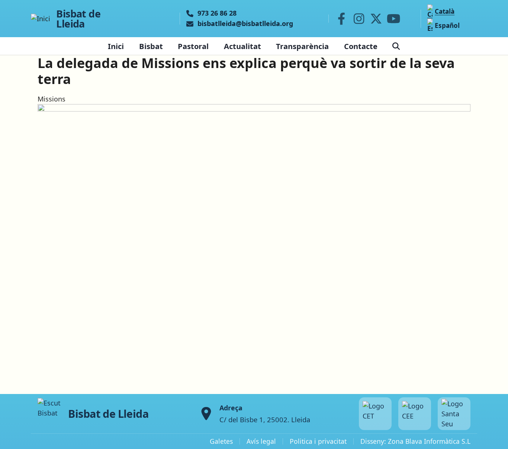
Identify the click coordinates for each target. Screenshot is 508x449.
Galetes (221, 441)
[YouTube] (393, 18)
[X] (376, 18)
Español (447, 25)
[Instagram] (359, 18)
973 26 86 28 (217, 13)
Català (444, 11)
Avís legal (261, 441)
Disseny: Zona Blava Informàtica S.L (415, 441)
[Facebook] (341, 18)
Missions (51, 98)
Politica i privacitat (318, 441)
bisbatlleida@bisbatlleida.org (245, 24)
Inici (116, 46)
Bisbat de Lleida (78, 19)
